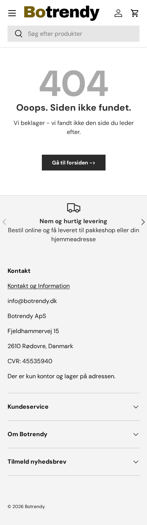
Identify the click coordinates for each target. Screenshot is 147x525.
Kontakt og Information (39, 286)
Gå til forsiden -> (73, 162)
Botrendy (34, 507)
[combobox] (73, 34)
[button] (135, 13)
